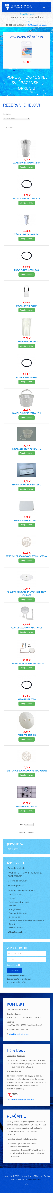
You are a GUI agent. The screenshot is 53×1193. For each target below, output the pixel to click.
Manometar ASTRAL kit (26, 806)
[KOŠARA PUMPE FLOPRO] (26, 327)
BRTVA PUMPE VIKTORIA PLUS (26, 199)
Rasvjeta (12, 906)
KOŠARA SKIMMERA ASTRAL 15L (26, 449)
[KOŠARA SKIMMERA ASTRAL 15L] (26, 434)
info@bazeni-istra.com (37, 25)
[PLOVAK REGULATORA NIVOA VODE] (26, 613)
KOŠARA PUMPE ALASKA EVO (26, 234)
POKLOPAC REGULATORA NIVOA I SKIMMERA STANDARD (26, 593)
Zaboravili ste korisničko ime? (19, 979)
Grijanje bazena (15, 909)
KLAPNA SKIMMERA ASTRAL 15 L (26, 485)
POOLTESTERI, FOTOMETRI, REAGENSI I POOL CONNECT (25, 874)
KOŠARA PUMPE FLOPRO (26, 342)
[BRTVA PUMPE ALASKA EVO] (26, 255)
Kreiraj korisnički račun (16, 982)
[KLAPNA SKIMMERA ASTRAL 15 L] (26, 470)
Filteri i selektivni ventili (19, 902)
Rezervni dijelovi (16, 928)
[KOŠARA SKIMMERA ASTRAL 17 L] (26, 398)
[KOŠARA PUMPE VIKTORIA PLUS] (26, 148)
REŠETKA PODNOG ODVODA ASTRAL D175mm (26, 771)
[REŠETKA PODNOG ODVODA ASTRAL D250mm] (26, 541)
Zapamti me (12, 965)
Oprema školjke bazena (19, 913)
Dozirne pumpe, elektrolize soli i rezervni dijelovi (26, 922)
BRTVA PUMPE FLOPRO (26, 377)
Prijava (14, 970)
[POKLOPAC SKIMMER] (26, 720)
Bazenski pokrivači (16, 885)
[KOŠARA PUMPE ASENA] (26, 291)
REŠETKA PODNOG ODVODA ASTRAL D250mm (26, 556)
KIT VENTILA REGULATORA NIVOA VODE (26, 663)
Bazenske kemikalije (16, 868)
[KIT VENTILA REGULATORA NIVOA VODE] (26, 649)
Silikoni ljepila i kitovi (17, 932)
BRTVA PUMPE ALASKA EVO (26, 270)
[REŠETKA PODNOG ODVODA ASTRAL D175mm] (26, 756)
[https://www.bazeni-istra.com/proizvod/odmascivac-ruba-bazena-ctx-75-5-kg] (26, 49)
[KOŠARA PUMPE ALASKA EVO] (26, 220)
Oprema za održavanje (18, 881)
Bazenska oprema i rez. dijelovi (21, 890)
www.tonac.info (34, 1179)
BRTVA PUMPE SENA (27, 699)
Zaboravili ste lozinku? (17, 976)
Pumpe (12, 898)
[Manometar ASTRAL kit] (26, 792)
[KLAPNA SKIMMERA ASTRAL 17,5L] (26, 506)
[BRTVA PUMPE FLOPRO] (26, 363)
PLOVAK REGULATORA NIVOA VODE (26, 628)
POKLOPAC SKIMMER (27, 735)
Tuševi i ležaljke (15, 894)
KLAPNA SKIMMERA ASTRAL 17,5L (27, 520)
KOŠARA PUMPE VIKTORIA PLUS (26, 163)
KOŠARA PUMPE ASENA (26, 306)
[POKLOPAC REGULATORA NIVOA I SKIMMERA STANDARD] (26, 577)
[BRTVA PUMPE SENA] (26, 684)
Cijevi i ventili (14, 917)
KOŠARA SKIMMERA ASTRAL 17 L (26, 413)
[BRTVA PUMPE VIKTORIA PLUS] (26, 184)
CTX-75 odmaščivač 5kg (26, 37)
